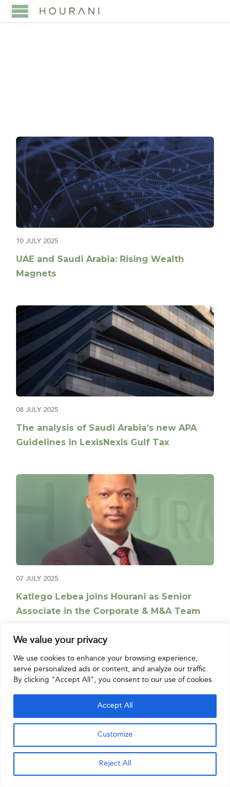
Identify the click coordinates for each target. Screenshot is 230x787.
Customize (115, 735)
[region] (115, 705)
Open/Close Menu (20, 11)
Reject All (115, 764)
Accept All (115, 706)
